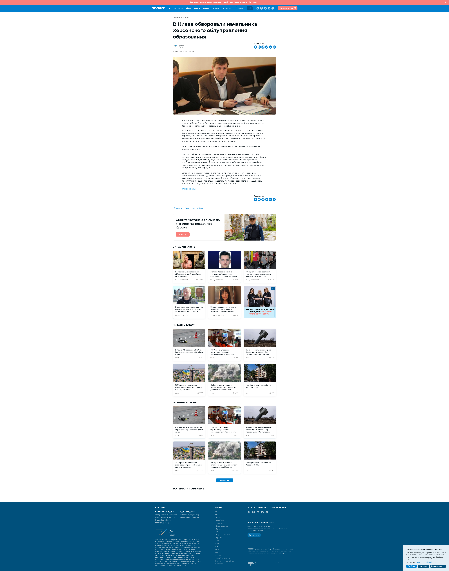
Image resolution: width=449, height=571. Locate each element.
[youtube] (265, 8)
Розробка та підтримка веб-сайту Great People (268, 564)
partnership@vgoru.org (189, 515)
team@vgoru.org (162, 523)
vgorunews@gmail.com (165, 517)
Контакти (216, 8)
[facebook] (257, 8)
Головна (176, 17)
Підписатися (254, 535)
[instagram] (261, 8)
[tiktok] (272, 8)
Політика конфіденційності (225, 561)
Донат (181, 234)
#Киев (200, 208)
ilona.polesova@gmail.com (166, 515)
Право (218, 529)
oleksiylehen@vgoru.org (189, 517)
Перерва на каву (223, 535)
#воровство (190, 208)
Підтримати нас (286, 8)
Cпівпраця (227, 8)
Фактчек (219, 523)
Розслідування (222, 526)
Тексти (197, 8)
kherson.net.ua (189, 189)
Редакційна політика (222, 558)
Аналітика (220, 520)
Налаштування (436, 566)
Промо (219, 538)
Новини (172, 8)
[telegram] (269, 8)
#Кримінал (178, 208)
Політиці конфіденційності (426, 562)
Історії (218, 517)
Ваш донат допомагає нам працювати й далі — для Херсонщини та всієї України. (224, 2)
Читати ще (224, 480)
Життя (218, 540)
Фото (218, 532)
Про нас (206, 8)
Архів (217, 549)
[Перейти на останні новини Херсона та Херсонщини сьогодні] (158, 8)
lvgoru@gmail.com (163, 520)
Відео (188, 8)
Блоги (180, 8)
